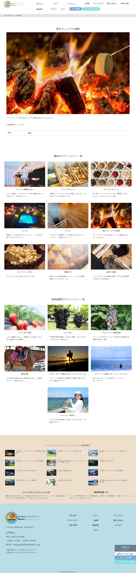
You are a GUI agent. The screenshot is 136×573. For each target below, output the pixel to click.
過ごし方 (40, 4)
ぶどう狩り (68, 333)
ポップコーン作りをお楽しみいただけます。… (22, 276)
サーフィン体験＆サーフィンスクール (111, 374)
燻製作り (68, 272)
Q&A (63, 9)
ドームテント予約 (91, 9)
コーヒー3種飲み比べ (25, 189)
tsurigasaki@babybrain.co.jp (26, 544)
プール (25, 231)
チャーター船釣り (68, 415)
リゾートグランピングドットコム (35, 492)
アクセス (53, 9)
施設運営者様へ (100, 492)
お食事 (87, 3)
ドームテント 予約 (124, 562)
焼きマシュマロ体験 (111, 231)
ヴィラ (55, 3)
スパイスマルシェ (111, 189)
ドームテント (71, 4)
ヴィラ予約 (76, 9)
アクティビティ (98, 3)
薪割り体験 (111, 272)
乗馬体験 (25, 374)
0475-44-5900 (127, 554)
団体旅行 (40, 9)
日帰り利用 (125, 3)
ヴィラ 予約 (124, 557)
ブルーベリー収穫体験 (111, 333)
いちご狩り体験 (24, 333)
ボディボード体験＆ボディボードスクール (68, 374)
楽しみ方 (73, 515)
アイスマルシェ (68, 189)
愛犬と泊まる (111, 3)
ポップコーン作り (24, 272)
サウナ (68, 231)
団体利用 (95, 525)
